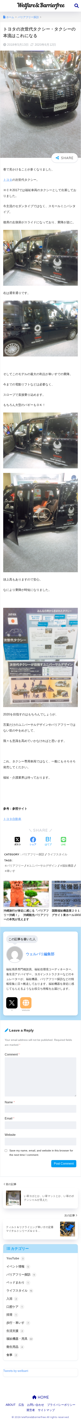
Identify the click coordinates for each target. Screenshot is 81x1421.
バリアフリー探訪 (33, 854)
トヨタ (7, 179)
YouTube (15, 1258)
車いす (11, 871)
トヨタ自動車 (12, 819)
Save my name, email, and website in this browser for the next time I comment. (41, 1152)
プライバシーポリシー (61, 1404)
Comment (12, 1054)
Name (10, 1102)
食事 (11, 1354)
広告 (21, 1404)
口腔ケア (14, 1306)
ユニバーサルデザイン (43, 865)
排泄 (11, 1314)
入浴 (11, 1298)
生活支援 (14, 1330)
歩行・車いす (17, 1322)
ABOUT (10, 1404)
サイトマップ (46, 1410)
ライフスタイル (57, 854)
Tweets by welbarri (15, 1370)
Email (9, 1118)
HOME (43, 1397)
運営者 (30, 1410)
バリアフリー (15, 865)
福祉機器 (67, 865)
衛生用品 (14, 1346)
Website (26, 1010)
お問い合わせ (35, 1404)
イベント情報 (17, 1266)
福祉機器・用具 (19, 1338)
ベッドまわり (17, 1282)
